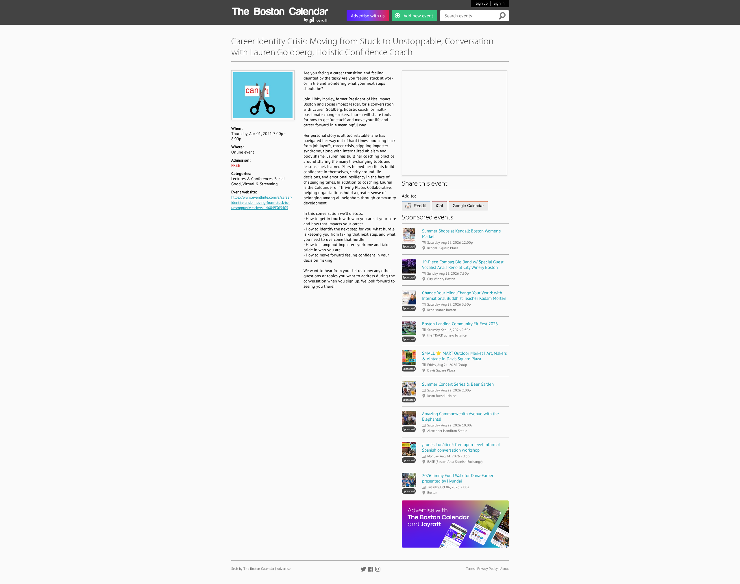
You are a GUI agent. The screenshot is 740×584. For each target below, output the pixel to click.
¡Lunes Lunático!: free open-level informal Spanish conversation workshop (461, 447)
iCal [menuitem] (439, 205)
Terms (470, 568)
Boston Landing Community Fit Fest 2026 (460, 323)
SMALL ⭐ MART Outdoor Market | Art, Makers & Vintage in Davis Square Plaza (464, 355)
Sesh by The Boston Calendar (252, 568)
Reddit (420, 205)
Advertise (284, 568)
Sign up (482, 3)
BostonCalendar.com (279, 10)
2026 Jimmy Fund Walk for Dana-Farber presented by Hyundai (457, 478)
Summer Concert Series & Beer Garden (458, 384)
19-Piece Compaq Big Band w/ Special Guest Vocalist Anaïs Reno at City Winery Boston (463, 264)
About (504, 568)
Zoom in (262, 95)
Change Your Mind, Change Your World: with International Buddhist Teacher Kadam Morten (464, 295)
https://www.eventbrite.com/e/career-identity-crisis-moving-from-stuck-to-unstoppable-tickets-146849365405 (261, 202)
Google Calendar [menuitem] (468, 205)
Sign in (499, 3)
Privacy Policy (487, 568)
